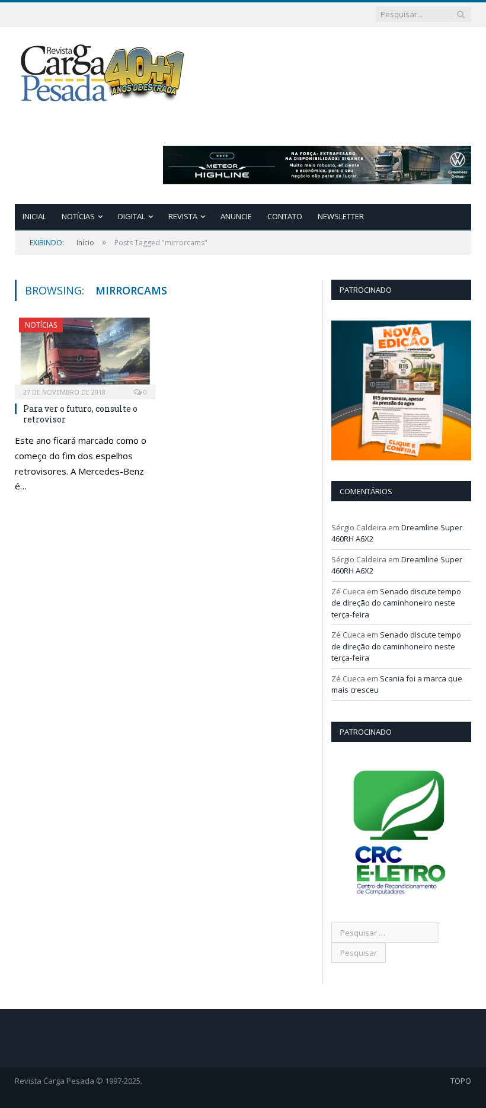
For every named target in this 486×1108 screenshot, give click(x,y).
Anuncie (236, 216)
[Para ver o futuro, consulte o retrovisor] (85, 355)
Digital (131, 216)
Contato (284, 216)
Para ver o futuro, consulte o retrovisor (80, 414)
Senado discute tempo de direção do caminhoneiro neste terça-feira (396, 603)
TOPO (460, 1080)
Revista (182, 216)
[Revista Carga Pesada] (104, 72)
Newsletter (341, 216)
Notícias (78, 216)
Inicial (34, 216)
